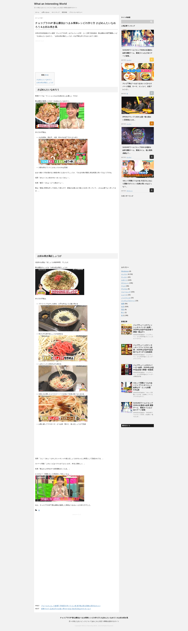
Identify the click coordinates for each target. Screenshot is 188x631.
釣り (122, 312)
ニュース (124, 295)
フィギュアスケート (128, 301)
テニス (123, 286)
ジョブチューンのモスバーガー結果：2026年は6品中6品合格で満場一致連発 (143, 367)
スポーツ (124, 280)
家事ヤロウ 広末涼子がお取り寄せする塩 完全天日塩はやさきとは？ (66, 609)
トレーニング (125, 292)
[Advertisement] (77, 57)
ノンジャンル (125, 298)
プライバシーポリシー (75, 12)
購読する (127, 425)
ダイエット (130, 190)
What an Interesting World (50, 3)
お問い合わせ (45, 12)
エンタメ (129, 60)
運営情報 (64, 12)
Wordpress (125, 271)
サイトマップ (56, 12)
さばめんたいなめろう (44, 79)
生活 (122, 306)
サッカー (124, 277)
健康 (122, 303)
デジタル (124, 289)
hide (46, 75)
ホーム (37, 12)
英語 (122, 309)
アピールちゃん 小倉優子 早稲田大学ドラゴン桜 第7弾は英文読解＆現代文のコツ (71, 606)
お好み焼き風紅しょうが (44, 82)
